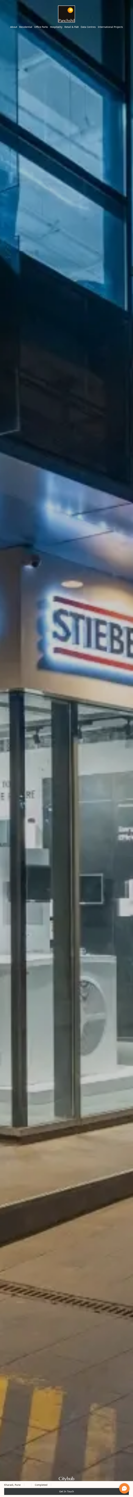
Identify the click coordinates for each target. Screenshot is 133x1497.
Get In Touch (66, 1491)
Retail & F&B (71, 27)
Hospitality (56, 27)
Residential (25, 27)
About (13, 27)
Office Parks (41, 27)
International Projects (110, 27)
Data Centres (88, 27)
